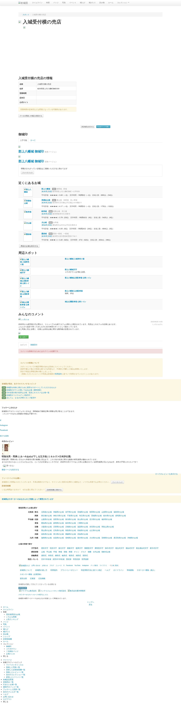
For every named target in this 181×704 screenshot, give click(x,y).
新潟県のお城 (70, 519)
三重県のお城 (82, 523)
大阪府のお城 (46, 526)
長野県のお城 (58, 519)
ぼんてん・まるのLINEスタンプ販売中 (19, 397)
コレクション (122, 2)
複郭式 (71, 555)
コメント (23, 344)
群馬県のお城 (120, 515)
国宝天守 (44, 548)
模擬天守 (70, 548)
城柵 (89, 551)
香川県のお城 (58, 534)
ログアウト (7, 699)
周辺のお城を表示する (29, 246)
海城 (60, 551)
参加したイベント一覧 (14, 677)
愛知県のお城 (46, 523)
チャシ (76, 551)
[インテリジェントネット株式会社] (52, 590)
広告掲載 (41, 578)
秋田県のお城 (95, 512)
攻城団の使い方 (41, 570)
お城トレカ (10, 653)
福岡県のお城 (46, 537)
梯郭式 (57, 555)
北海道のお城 (46, 512)
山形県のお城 (107, 512)
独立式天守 (109, 548)
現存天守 (53, 548)
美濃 (50, 191)
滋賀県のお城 (82, 526)
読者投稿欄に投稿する (54, 490)
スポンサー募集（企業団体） (31, 574)
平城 (55, 551)
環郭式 (85, 555)
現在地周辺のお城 (13, 614)
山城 (43, 551)
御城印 (8, 646)
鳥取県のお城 (70, 530)
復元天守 (61, 548)
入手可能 (23, 140)
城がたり (92, 2)
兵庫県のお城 (58, 526)
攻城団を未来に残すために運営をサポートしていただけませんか (29, 387)
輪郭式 (64, 555)
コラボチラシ (11, 648)
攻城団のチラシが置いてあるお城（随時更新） (22, 390)
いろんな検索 (11, 616)
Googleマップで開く (103, 126)
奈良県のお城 (95, 526)
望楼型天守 (88, 548)
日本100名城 (46, 559)
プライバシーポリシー (69, 570)
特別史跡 (76, 559)
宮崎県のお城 (107, 537)
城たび (82, 2)
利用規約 (58, 374)
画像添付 (33, 344)
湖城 (65, 551)
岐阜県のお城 (70, 523)
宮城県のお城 (82, 512)
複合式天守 (119, 548)
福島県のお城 (119, 512)
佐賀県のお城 (58, 537)
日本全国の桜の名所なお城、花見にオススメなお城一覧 (25, 392)
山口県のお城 (95, 530)
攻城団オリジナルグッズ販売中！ (17, 395)
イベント (72, 2)
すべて (33, 140)
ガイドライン (118, 570)
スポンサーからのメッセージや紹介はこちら (33, 594)
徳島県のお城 (46, 534)
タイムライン (37, 2)
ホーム (5, 607)
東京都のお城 (46, 515)
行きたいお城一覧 (10, 684)
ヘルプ (107, 570)
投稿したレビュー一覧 (14, 672)
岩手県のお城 (70, 512)
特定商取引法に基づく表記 (91, 570)
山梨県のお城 (46, 519)
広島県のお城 (58, 530)
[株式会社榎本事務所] (76, 590)
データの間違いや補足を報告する (31, 116)
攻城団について (26, 570)
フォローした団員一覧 (11, 689)
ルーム (110, 2)
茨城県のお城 (96, 515)
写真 (64, 2)
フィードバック (27, 172)
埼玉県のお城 (84, 515)
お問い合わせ (8, 696)
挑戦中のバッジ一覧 (11, 687)
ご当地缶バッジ (12, 651)
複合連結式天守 (142, 548)
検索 (48, 2)
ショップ (6, 636)
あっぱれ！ (23, 337)
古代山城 (96, 551)
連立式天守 (154, 548)
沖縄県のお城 (132, 537)
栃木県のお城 (108, 515)
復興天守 (79, 548)
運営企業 (23, 578)
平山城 (49, 551)
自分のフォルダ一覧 (11, 691)
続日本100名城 (58, 559)
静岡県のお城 (58, 523)
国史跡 (68, 559)
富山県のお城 (82, 519)
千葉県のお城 (72, 515)
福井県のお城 (107, 519)
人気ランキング (12, 619)
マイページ (7, 660)
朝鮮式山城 (106, 551)
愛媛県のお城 (70, 534)
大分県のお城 (95, 537)
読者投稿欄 (7, 639)
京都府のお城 (70, 526)
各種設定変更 (8, 679)
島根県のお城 (82, 530)
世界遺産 (85, 559)
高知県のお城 (82, 534)
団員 (116, 565)
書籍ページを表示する (10, 469)
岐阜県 (44, 191)
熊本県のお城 (82, 537)
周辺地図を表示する (88, 126)
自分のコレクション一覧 (15, 674)
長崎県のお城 (70, 537)
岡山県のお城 (46, 530)
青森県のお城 (58, 512)
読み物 (102, 2)
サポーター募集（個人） (146, 570)
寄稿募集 (130, 570)
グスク (83, 551)
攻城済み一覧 (8, 682)
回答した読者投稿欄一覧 (15, 669)
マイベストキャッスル (14, 664)
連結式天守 (130, 548)
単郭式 (50, 555)
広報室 (32, 578)
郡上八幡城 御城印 (31, 151)
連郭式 (43, 555)
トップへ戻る (90, 603)
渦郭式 (78, 555)
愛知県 (44, 225)
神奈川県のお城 (59, 515)
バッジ (55, 2)
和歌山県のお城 (108, 526)
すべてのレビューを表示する (166, 474)
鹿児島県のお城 (120, 537)
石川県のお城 (95, 519)
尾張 (50, 225)
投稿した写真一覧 (13, 667)
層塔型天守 (99, 548)
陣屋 (70, 551)
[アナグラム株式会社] (28, 590)
